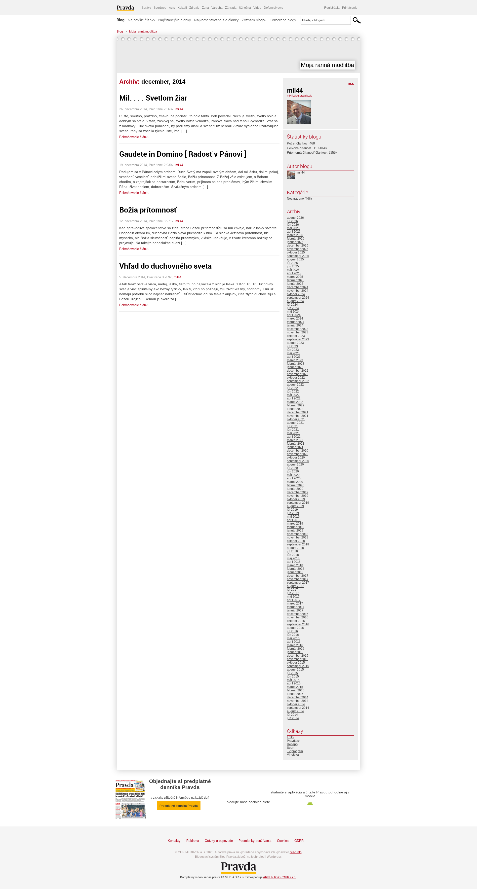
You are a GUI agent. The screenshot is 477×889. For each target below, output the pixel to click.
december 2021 (297, 412)
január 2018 (295, 572)
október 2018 (296, 541)
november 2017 (297, 579)
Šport (290, 747)
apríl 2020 (294, 478)
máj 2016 (293, 638)
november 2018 (297, 537)
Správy (146, 7)
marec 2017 (295, 603)
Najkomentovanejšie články (216, 19)
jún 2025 (293, 266)
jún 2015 (293, 676)
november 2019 (297, 496)
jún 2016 (293, 635)
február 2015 (295, 690)
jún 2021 (293, 429)
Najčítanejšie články (174, 19)
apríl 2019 (294, 520)
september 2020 (298, 461)
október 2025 (296, 252)
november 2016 (297, 617)
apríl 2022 (294, 398)
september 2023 (298, 339)
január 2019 (295, 530)
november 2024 (297, 290)
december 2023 (297, 329)
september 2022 (298, 381)
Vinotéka (293, 754)
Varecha (217, 7)
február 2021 (295, 443)
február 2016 (295, 648)
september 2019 (298, 502)
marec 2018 (295, 565)
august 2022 (295, 384)
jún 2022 (293, 391)
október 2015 (296, 662)
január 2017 (295, 610)
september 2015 (298, 666)
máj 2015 (293, 680)
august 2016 (295, 628)
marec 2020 (295, 482)
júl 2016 (292, 631)
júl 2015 (292, 673)
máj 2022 (293, 395)
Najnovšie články (141, 19)
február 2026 (295, 238)
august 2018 (295, 548)
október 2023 (296, 336)
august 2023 (295, 343)
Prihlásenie (350, 7)
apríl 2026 (294, 231)
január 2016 (295, 652)
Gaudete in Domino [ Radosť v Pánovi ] (182, 154)
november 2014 (297, 701)
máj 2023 (293, 353)
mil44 (179, 109)
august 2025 (295, 259)
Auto (172, 7)
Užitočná (245, 7)
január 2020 (295, 489)
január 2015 (295, 694)
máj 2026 (293, 228)
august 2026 (295, 217)
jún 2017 (293, 593)
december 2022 (297, 370)
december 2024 (297, 287)
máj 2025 (293, 270)
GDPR (299, 841)
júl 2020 (292, 468)
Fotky (290, 737)
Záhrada (231, 7)
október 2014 (296, 704)
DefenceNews (273, 7)
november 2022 (297, 374)
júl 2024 (292, 304)
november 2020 (297, 454)
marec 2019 (295, 523)
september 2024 (298, 297)
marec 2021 (295, 440)
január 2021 (295, 447)
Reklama (192, 841)
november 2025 (297, 249)
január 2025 (295, 283)
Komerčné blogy (283, 19)
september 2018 (298, 544)
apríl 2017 (294, 600)
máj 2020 (293, 475)
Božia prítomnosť (148, 210)
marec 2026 (295, 235)
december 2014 (297, 697)
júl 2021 (292, 426)
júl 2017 (292, 589)
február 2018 (295, 568)
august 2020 (295, 464)
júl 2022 (292, 388)
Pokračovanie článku (134, 137)
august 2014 (295, 711)
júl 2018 (292, 551)
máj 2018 (293, 558)
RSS (351, 84)
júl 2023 (292, 346)
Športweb (160, 7)
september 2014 (298, 708)
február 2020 (295, 485)
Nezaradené (295, 198)
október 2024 (296, 294)
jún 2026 (293, 224)
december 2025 (297, 245)
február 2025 (295, 280)
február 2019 (295, 527)
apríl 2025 (294, 273)
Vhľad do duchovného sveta (165, 266)
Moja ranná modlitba (143, 31)
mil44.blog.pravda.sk (299, 95)
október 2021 (296, 419)
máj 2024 (293, 311)
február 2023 (295, 363)
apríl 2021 (294, 436)
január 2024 (295, 325)
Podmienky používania (254, 841)
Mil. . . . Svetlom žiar (153, 98)
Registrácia (332, 7)
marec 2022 (295, 402)
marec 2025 (295, 277)
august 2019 (295, 506)
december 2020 (297, 450)
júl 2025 (292, 263)
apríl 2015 (294, 683)
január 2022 (295, 409)
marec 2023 (295, 360)
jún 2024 (293, 308)
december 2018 (297, 534)
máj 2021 (293, 433)
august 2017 (295, 586)
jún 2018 (293, 555)
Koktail (182, 7)
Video (257, 7)
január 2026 (295, 242)
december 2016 (297, 614)
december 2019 (297, 492)
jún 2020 (293, 471)
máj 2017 (293, 596)
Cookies (283, 841)
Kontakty (174, 841)
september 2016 (298, 624)
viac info (296, 852)
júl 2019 (292, 509)
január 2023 (295, 367)
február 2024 (295, 322)
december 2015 (297, 655)
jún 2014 (293, 718)
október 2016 (296, 621)
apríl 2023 (294, 356)
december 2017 (297, 575)
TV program (295, 751)
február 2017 (295, 607)
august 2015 (295, 669)
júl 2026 (292, 221)
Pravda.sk (293, 741)
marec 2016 (295, 645)
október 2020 (296, 457)
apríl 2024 (294, 315)
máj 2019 (293, 516)
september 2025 (298, 256)
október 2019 (296, 499)
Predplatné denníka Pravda (178, 806)
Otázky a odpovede (219, 841)
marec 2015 (295, 687)
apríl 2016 (294, 641)
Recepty (292, 744)
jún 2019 (293, 513)
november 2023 (297, 332)
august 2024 (295, 301)
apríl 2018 (294, 562)
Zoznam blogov (254, 19)
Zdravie (194, 7)
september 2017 (298, 582)
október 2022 (296, 377)
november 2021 (297, 416)
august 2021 (295, 423)
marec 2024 (295, 318)
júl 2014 (292, 714)
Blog (120, 20)
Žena (205, 7)
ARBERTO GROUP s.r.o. (279, 877)
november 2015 (297, 659)
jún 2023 (293, 350)
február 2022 (295, 405)
